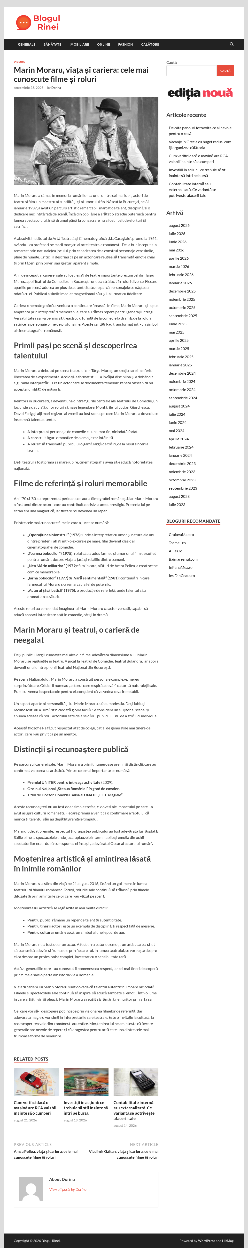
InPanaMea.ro (181, 567)
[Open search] (231, 44)
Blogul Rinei (51, 1241)
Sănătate (52, 44)
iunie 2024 (177, 422)
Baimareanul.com (183, 559)
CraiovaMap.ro (181, 534)
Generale (26, 44)
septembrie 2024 (183, 397)
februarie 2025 (181, 356)
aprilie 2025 (179, 340)
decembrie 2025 (182, 291)
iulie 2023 (177, 504)
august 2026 (179, 225)
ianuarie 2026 (180, 282)
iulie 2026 (177, 233)
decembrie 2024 (182, 373)
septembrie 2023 (183, 488)
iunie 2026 (177, 241)
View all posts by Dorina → (70, 1189)
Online (103, 44)
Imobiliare (79, 44)
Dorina (56, 88)
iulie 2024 (177, 414)
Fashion (125, 44)
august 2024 (179, 406)
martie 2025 (179, 348)
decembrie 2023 (182, 463)
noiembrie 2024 (182, 381)
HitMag (227, 1241)
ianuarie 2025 (180, 365)
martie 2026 (179, 266)
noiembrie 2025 (182, 299)
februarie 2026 (181, 274)
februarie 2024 (181, 447)
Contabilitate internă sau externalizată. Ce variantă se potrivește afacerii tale (134, 1110)
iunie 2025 (177, 323)
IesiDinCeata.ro (182, 575)
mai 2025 (176, 332)
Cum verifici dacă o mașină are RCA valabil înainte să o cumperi (35, 1108)
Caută (171, 62)
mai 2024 (176, 430)
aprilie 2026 (179, 258)
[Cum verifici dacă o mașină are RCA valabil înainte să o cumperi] (36, 1083)
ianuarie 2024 (180, 455)
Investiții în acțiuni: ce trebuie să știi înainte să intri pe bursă (86, 1108)
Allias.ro (175, 551)
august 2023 (179, 496)
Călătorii (150, 44)
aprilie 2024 (179, 438)
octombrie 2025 (182, 307)
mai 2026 (176, 250)
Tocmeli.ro (177, 542)
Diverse (19, 61)
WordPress (206, 1241)
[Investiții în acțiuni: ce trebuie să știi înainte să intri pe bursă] (86, 1083)
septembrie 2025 (183, 315)
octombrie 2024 (182, 389)
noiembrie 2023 (182, 471)
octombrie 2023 (182, 480)
